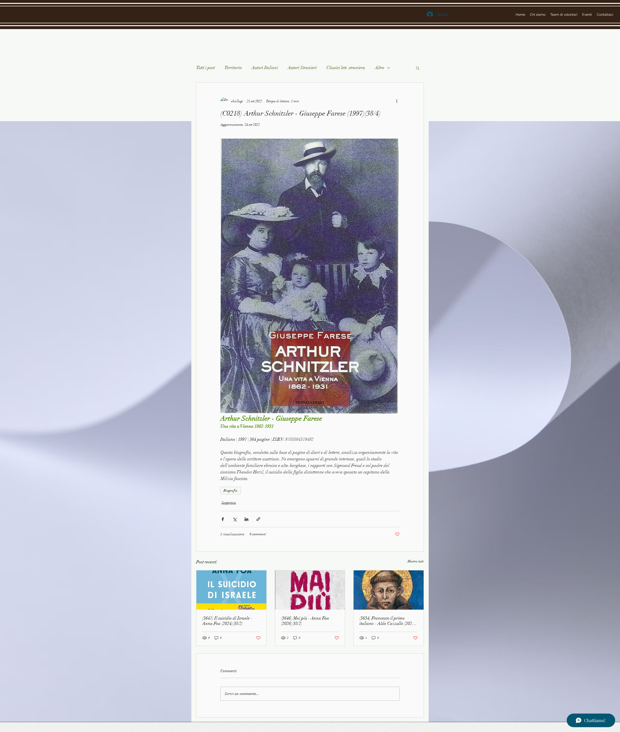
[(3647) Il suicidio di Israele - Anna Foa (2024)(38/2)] (231, 590)
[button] (417, 68)
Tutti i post (205, 67)
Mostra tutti (415, 561)
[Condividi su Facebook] (222, 519)
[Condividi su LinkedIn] (246, 519)
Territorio (233, 67)
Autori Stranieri (302, 67)
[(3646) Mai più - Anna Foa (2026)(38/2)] (310, 590)
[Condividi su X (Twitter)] (234, 519)
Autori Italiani (265, 67)
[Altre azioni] (397, 101)
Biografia (231, 490)
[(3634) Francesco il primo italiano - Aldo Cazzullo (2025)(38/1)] (389, 590)
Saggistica (228, 503)
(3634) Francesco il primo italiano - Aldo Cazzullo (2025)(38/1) (387, 620)
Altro (379, 67)
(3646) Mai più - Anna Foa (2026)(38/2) (305, 620)
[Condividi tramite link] (258, 519)
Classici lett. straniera (345, 67)
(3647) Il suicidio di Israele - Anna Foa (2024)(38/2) (227, 620)
